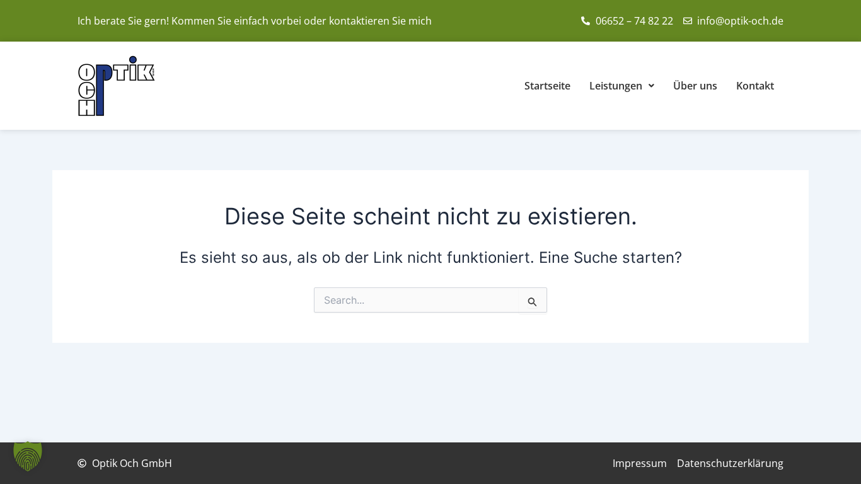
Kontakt (755, 86)
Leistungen (615, 86)
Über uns (695, 86)
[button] (27, 456)
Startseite (547, 86)
